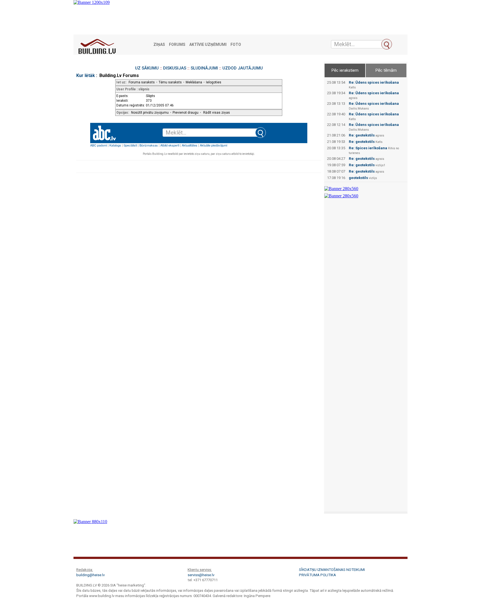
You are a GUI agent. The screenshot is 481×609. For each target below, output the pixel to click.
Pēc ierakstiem (345, 70)
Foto (235, 45)
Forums (177, 45)
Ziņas (159, 45)
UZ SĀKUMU (147, 68)
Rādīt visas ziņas (216, 113)
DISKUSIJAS (174, 68)
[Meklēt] (386, 44)
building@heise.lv (90, 575)
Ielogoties (213, 82)
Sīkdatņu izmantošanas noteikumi (332, 570)
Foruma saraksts (142, 82)
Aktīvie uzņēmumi (208, 45)
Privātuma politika (317, 575)
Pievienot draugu (185, 113)
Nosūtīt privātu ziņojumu (150, 113)
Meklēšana (194, 82)
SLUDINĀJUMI (204, 68)
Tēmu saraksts (170, 82)
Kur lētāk (85, 75)
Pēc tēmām (386, 70)
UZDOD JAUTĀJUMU (242, 68)
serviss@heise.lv (201, 575)
